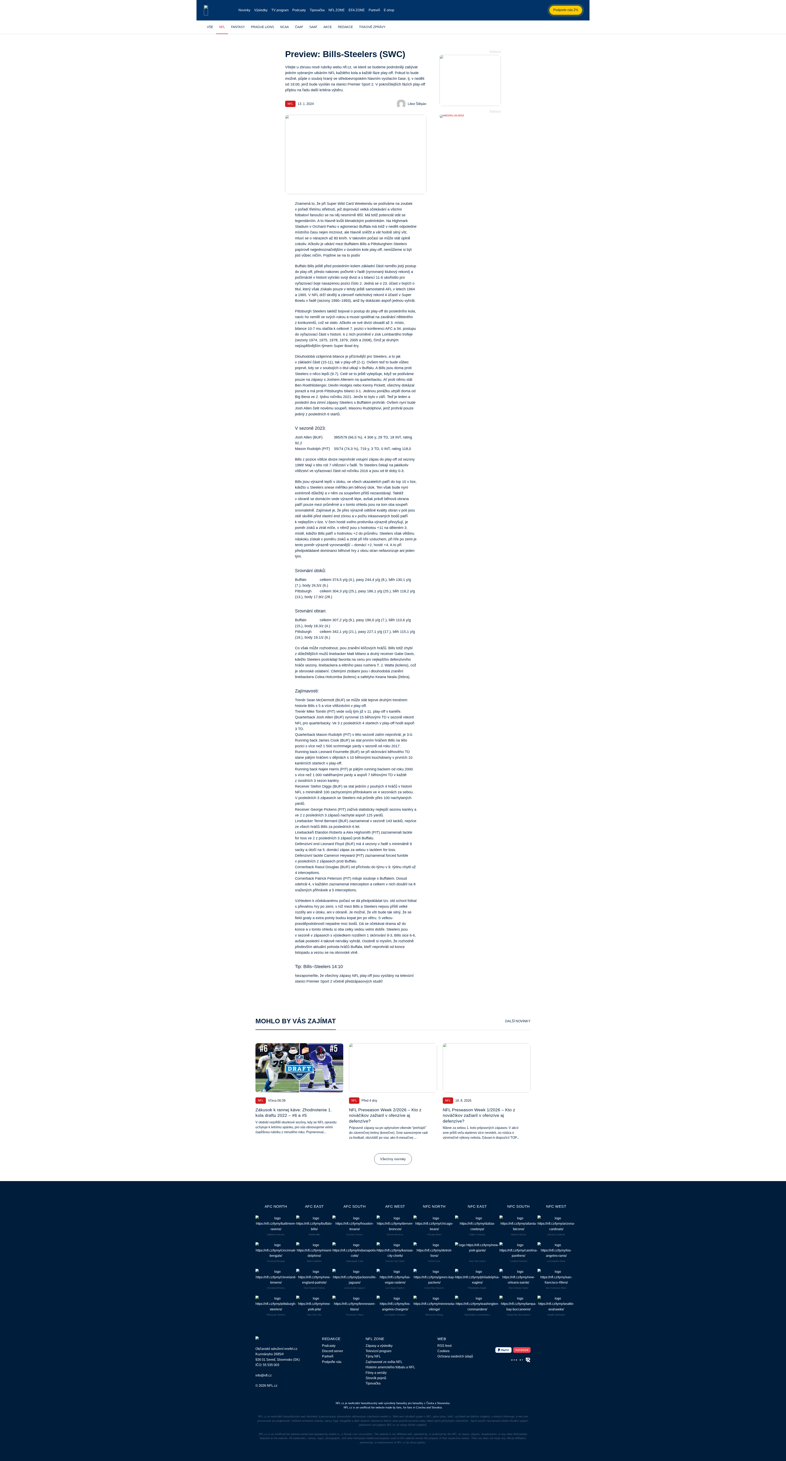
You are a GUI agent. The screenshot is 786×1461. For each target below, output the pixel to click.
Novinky (244, 10)
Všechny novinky (393, 1159)
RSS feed (444, 1345)
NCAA (284, 27)
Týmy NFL (373, 1356)
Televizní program (378, 1351)
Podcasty (299, 10)
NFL (222, 27)
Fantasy (238, 27)
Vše (210, 27)
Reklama (495, 51)
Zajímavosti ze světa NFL (384, 1362)
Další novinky (518, 1021)
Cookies (443, 1351)
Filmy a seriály (376, 1372)
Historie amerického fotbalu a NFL (390, 1367)
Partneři (374, 10)
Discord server (332, 1351)
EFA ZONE (357, 10)
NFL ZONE (337, 10)
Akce (327, 27)
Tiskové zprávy (372, 27)
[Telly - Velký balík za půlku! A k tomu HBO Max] (470, 116)
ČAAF (299, 27)
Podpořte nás (331, 1362)
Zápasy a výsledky (379, 1345)
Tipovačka (317, 10)
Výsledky (261, 10)
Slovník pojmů (376, 1378)
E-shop (389, 10)
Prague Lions (262, 27)
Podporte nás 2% (565, 10)
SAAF (313, 27)
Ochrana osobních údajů (455, 1356)
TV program (280, 10)
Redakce (345, 27)
